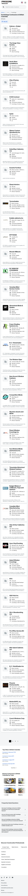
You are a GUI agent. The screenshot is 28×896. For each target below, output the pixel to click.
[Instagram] (9, 877)
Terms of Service (4, 885)
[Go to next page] (18, 741)
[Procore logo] (7, 1)
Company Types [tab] (5, 847)
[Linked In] (1, 877)
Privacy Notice (4, 882)
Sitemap (2, 890)
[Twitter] (6, 877)
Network (5, 3)
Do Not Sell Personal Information (7, 887)
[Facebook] (4, 877)
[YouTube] (12, 877)
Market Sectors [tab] (15, 847)
